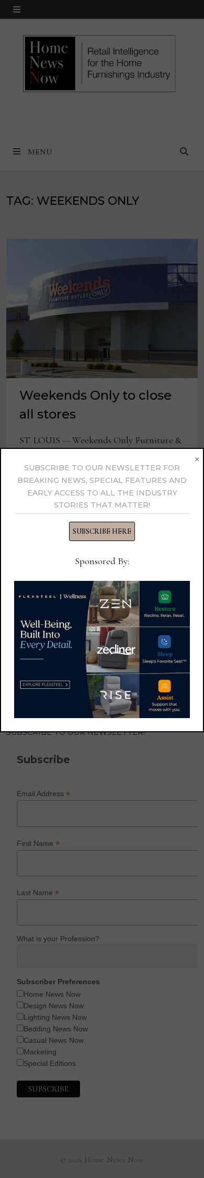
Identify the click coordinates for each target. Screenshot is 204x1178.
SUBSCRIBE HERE (102, 531)
